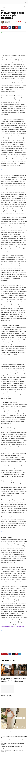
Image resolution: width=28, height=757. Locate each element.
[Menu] (2, 2)
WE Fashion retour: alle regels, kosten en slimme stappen (20, 680)
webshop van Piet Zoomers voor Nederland (12, 626)
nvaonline (7, 21)
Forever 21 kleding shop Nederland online (7, 696)
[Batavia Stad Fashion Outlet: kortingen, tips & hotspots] (7, 665)
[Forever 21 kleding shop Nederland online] (7, 686)
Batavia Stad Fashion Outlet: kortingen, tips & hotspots (7, 680)
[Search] (25, 2)
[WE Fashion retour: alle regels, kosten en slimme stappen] (20, 665)
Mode (6, 6)
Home (2, 6)
